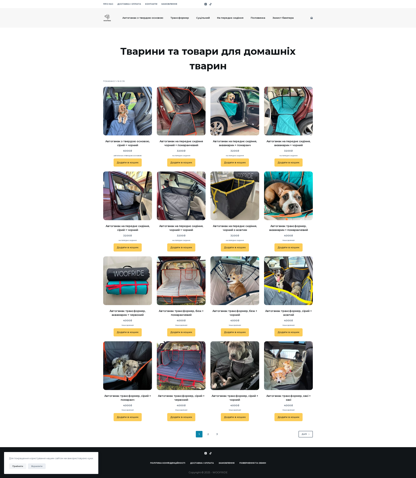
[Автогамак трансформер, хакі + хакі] (288, 365)
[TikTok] (210, 4)
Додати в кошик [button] (127, 162)
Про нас (108, 4)
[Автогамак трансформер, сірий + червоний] (181, 365)
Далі (304, 434)
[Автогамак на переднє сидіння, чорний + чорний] (181, 195)
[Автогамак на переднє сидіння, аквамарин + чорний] (288, 111)
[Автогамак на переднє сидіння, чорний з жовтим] (234, 195)
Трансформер (179, 17)
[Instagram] (205, 4)
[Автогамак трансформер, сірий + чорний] (234, 365)
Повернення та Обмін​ (252, 463)
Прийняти (17, 466)
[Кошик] (311, 18)
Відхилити (36, 466)
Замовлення (169, 4)
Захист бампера (283, 17)
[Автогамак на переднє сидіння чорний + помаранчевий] (181, 111)
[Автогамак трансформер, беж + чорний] (234, 280)
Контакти (151, 4)
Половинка (258, 17)
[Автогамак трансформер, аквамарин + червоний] (127, 280)
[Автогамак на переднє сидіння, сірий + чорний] (127, 195)
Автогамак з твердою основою (142, 17)
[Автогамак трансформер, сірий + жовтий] (288, 280)
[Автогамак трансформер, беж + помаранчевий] (181, 280)
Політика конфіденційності (167, 463)
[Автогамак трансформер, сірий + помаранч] (127, 365)
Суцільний (203, 17)
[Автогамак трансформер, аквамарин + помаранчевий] (288, 195)
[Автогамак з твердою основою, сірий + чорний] (127, 111)
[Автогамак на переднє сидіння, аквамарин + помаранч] (234, 111)
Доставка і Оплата (129, 4)
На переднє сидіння (230, 17)
